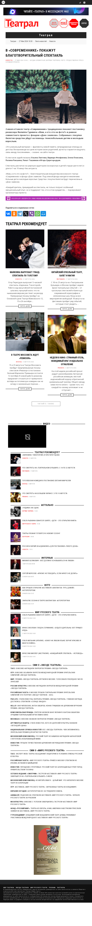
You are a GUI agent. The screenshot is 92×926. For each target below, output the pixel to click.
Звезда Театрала (22, 887)
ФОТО (47, 585)
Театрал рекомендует (47, 452)
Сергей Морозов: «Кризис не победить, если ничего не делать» (50, 573)
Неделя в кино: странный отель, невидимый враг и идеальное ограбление (67, 361)
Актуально (47, 505)
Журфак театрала (27, 511)
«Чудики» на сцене (30, 508)
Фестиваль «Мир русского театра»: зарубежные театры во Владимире (46, 787)
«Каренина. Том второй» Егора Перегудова (41, 455)
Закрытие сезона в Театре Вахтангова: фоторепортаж (46, 601)
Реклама (52, 887)
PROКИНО (61, 368)
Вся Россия (25, 536)
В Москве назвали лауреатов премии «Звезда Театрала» (45, 719)
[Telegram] (20, 213)
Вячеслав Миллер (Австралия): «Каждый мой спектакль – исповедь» (52, 653)
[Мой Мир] (43, 213)
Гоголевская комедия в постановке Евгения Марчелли (46, 481)
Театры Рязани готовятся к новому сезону (41, 533)
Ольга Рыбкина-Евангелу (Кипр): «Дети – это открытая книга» (49, 521)
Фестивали (61, 279)
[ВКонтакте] (8, 213)
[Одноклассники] (14, 213)
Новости (9, 60)
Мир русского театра (29, 524)
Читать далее (25, 306)
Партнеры (61, 887)
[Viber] (31, 213)
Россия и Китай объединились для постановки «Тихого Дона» (50, 546)
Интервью (47, 558)
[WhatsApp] (37, 213)
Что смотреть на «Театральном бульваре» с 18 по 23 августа (48, 468)
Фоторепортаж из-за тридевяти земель (44, 791)
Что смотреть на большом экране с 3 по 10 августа (44, 493)
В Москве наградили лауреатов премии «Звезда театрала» (42, 668)
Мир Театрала (8, 887)
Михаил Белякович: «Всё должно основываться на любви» (48, 561)
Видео (46, 423)
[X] (25, 213)
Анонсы (19, 362)
